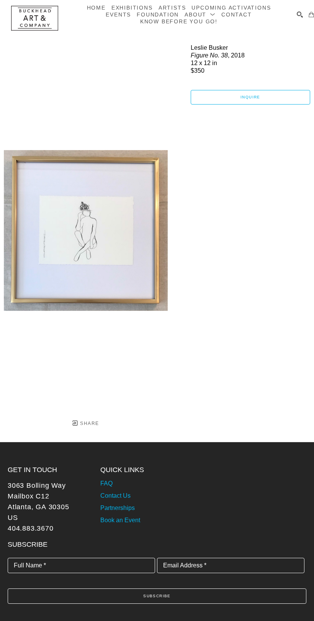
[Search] (300, 14)
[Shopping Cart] (311, 14)
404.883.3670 (31, 528)
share (88, 423)
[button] (200, 14)
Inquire (250, 97)
